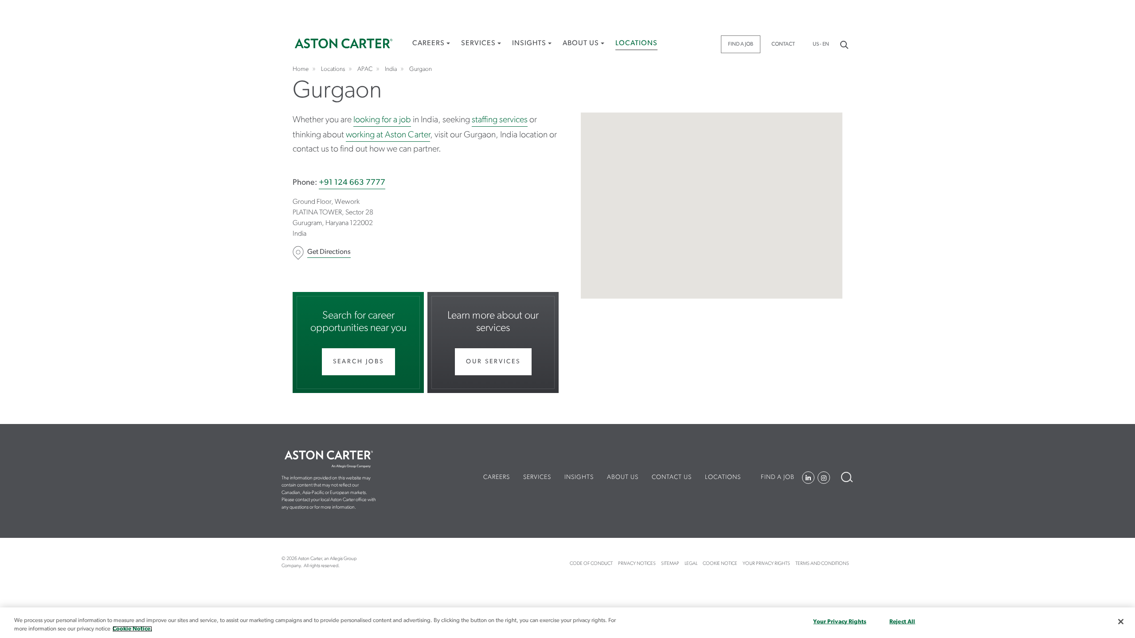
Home (344, 43)
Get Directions (329, 252)
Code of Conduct (591, 563)
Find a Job (740, 44)
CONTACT (783, 44)
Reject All (902, 622)
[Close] (1121, 621)
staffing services (500, 120)
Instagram (824, 477)
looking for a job (382, 120)
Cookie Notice (720, 563)
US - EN (821, 44)
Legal (691, 563)
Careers (428, 43)
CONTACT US (672, 477)
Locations (636, 43)
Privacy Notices (637, 563)
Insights (529, 43)
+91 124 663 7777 (352, 183)
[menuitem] (431, 47)
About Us (581, 43)
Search (843, 44)
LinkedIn (808, 477)
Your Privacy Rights (766, 563)
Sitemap (670, 563)
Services (478, 43)
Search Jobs (358, 361)
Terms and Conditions (822, 563)
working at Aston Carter (388, 135)
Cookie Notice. (132, 629)
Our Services (493, 361)
